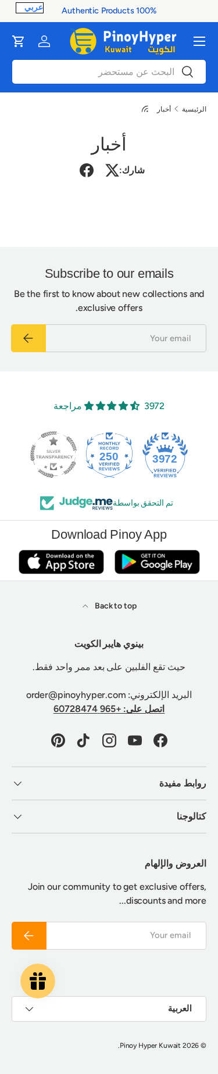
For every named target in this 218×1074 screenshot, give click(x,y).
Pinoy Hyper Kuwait (150, 1045)
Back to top (114, 606)
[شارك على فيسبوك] (86, 170)
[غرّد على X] (112, 170)
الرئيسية (194, 109)
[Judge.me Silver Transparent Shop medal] (53, 454)
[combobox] (109, 72)
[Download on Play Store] (157, 562)
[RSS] (144, 109)
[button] (18, 41)
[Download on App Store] (61, 562)
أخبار (164, 109)
